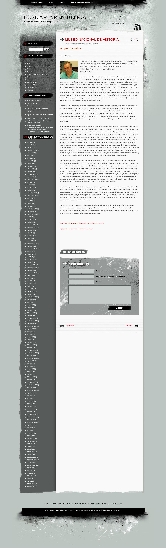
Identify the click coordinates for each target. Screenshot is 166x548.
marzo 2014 (30, 438)
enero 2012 (30, 454)
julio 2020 (30, 251)
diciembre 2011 (31, 457)
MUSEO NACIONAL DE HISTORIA (92, 39)
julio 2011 (30, 470)
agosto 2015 (31, 393)
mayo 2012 (30, 446)
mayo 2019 (30, 283)
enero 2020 (30, 262)
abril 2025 (30, 163)
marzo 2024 (30, 187)
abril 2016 (30, 371)
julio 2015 (30, 395)
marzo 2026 (30, 145)
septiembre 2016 (32, 358)
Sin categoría (93, 43)
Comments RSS (116, 503)
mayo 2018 (30, 305)
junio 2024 (30, 182)
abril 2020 (30, 257)
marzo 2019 (30, 289)
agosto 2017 (31, 329)
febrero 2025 (31, 169)
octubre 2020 (31, 246)
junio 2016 (30, 366)
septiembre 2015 (32, 390)
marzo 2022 (30, 219)
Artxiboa (50, 2)
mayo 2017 (30, 337)
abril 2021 (30, 238)
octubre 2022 (31, 211)
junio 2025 (30, 158)
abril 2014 (30, 435)
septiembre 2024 (32, 179)
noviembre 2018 (32, 297)
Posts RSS (105, 503)
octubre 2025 (31, 153)
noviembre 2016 (32, 353)
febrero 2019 (31, 291)
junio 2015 (30, 398)
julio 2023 (30, 198)
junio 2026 (30, 142)
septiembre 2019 (32, 273)
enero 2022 (30, 222)
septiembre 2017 (32, 326)
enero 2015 (30, 411)
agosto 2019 (31, 275)
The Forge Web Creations (98, 510)
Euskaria (29, 71)
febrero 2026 (31, 147)
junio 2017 (30, 334)
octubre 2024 (31, 177)
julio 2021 (30, 233)
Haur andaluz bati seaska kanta (36, 100)
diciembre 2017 (31, 318)
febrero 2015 (31, 409)
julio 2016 (30, 363)
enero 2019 (30, 294)
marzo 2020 (30, 259)
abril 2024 (30, 185)
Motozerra (30, 106)
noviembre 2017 (32, 321)
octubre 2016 (31, 355)
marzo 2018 (30, 310)
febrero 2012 (31, 451)
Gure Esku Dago (32, 82)
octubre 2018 (31, 299)
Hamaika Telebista (32, 85)
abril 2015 (30, 403)
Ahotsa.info (30, 61)
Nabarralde (30, 90)
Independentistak (32, 87)
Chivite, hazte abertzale (34, 125)
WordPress (117, 510)
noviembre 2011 (32, 459)
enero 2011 (30, 486)
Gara (28, 79)
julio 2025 (30, 155)
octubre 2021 (31, 230)
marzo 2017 (30, 342)
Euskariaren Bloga (55, 17)
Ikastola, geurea (32, 103)
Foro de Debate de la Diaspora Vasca (38, 74)
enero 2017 (30, 347)
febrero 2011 (31, 483)
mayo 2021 (30, 235)
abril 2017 (30, 339)
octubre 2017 (31, 323)
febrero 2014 (31, 441)
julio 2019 (30, 278)
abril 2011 (30, 478)
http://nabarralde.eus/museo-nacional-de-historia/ (76, 229)
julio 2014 (30, 427)
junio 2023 (30, 201)
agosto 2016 (31, 361)
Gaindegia (30, 77)
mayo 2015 (30, 401)
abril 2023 (30, 203)
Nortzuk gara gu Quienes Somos (82, 2)
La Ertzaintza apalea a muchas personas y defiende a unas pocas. (39, 121)
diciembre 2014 (31, 414)
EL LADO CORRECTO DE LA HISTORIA (39, 132)
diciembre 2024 (31, 174)
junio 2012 (30, 443)
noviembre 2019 (32, 267)
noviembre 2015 (32, 385)
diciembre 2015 (31, 382)
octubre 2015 (31, 387)
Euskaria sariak (36, 2)
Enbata (29, 69)
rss (125, 23)
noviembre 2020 (32, 243)
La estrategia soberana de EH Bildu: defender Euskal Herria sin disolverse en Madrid (39, 110)
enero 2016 (30, 379)
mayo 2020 (30, 254)
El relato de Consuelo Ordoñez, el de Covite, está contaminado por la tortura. (40, 128)
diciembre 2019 (31, 265)
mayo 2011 (30, 475)
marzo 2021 (30, 241)
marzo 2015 (30, 406)
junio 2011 (30, 473)
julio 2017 (30, 331)
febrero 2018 (31, 313)
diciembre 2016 (31, 350)
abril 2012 (30, 449)
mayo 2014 (30, 433)
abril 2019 (30, 286)
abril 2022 (30, 217)
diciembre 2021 (31, 225)
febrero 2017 (31, 345)
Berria (29, 66)
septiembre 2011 (32, 465)
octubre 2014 (31, 419)
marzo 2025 (30, 166)
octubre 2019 (31, 270)
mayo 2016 (30, 369)
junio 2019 (30, 281)
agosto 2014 (31, 425)
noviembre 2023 (32, 193)
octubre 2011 (31, 462)
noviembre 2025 (32, 150)
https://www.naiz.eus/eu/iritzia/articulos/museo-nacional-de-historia (82, 223)
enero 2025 (30, 171)
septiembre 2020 (32, 249)
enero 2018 (30, 315)
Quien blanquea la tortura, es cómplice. (38, 118)
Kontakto (62, 2)
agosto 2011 (30, 467)
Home (46, 503)
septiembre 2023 (32, 195)
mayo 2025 (30, 161)
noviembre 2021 (32, 227)
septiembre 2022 (32, 214)
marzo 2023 (30, 206)
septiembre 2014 (32, 422)
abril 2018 (30, 307)
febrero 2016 (31, 377)
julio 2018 (30, 302)
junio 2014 (30, 430)
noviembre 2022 (32, 209)
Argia (28, 63)
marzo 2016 (30, 374)
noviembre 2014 (32, 417)
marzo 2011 (30, 481)
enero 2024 (30, 190)
